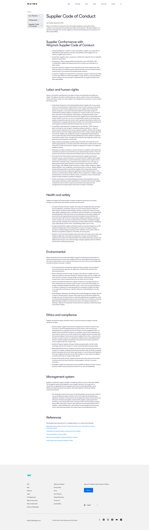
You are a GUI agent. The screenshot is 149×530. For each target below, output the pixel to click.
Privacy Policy (57, 487)
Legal (28, 494)
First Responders (31, 497)
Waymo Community (32, 500)
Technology (77, 4)
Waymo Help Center (32, 503)
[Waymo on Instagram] (108, 520)
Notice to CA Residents (33, 507)
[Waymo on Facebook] (112, 520)
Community (103, 4)
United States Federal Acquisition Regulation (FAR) (59, 440)
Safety (94, 4)
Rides (69, 4)
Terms (55, 490)
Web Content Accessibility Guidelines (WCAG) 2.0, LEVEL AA (62, 437)
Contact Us (57, 500)
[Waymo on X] (99, 519)
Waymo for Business (59, 484)
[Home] (32, 3)
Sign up (88, 490)
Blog (28, 487)
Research (29, 490)
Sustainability (57, 503)
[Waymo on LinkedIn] (104, 520)
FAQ (28, 484)
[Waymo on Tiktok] (121, 520)
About (86, 4)
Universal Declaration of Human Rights (56, 434)
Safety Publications (59, 497)
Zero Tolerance (58, 494)
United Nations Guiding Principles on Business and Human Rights (63, 431)
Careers (113, 4)
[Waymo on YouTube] (117, 519)
